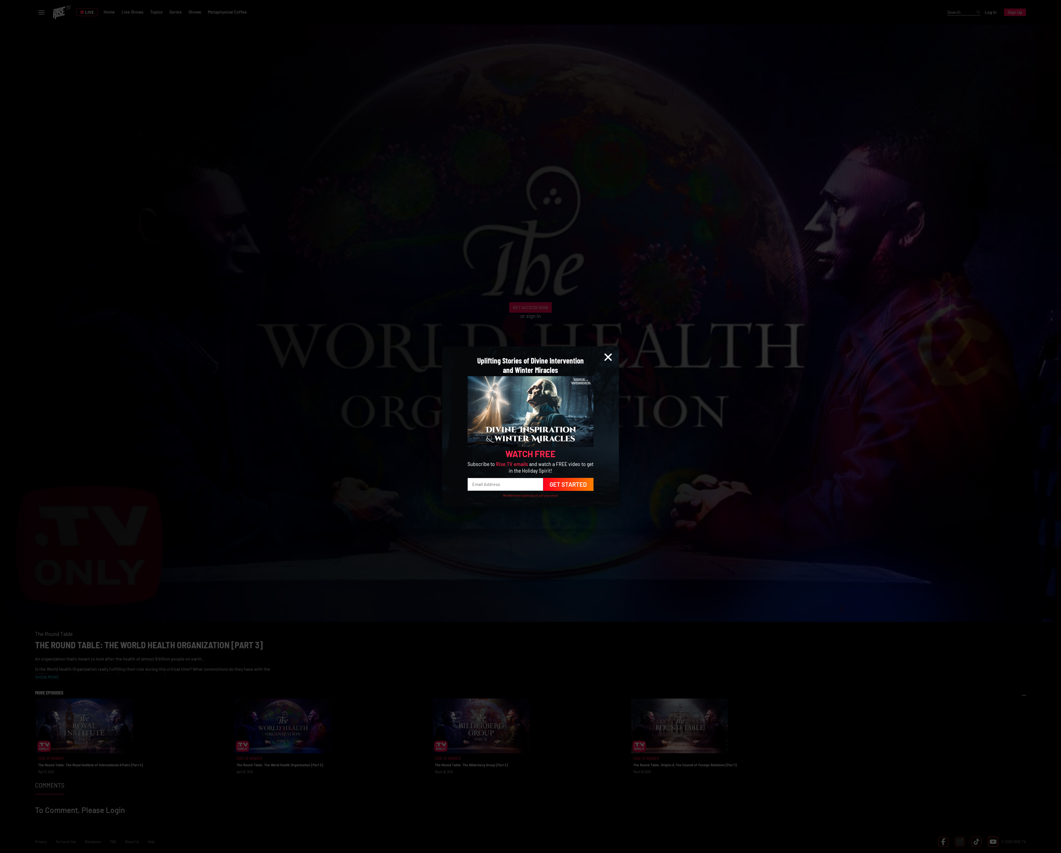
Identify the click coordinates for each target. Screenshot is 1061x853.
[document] (530, 426)
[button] (608, 357)
